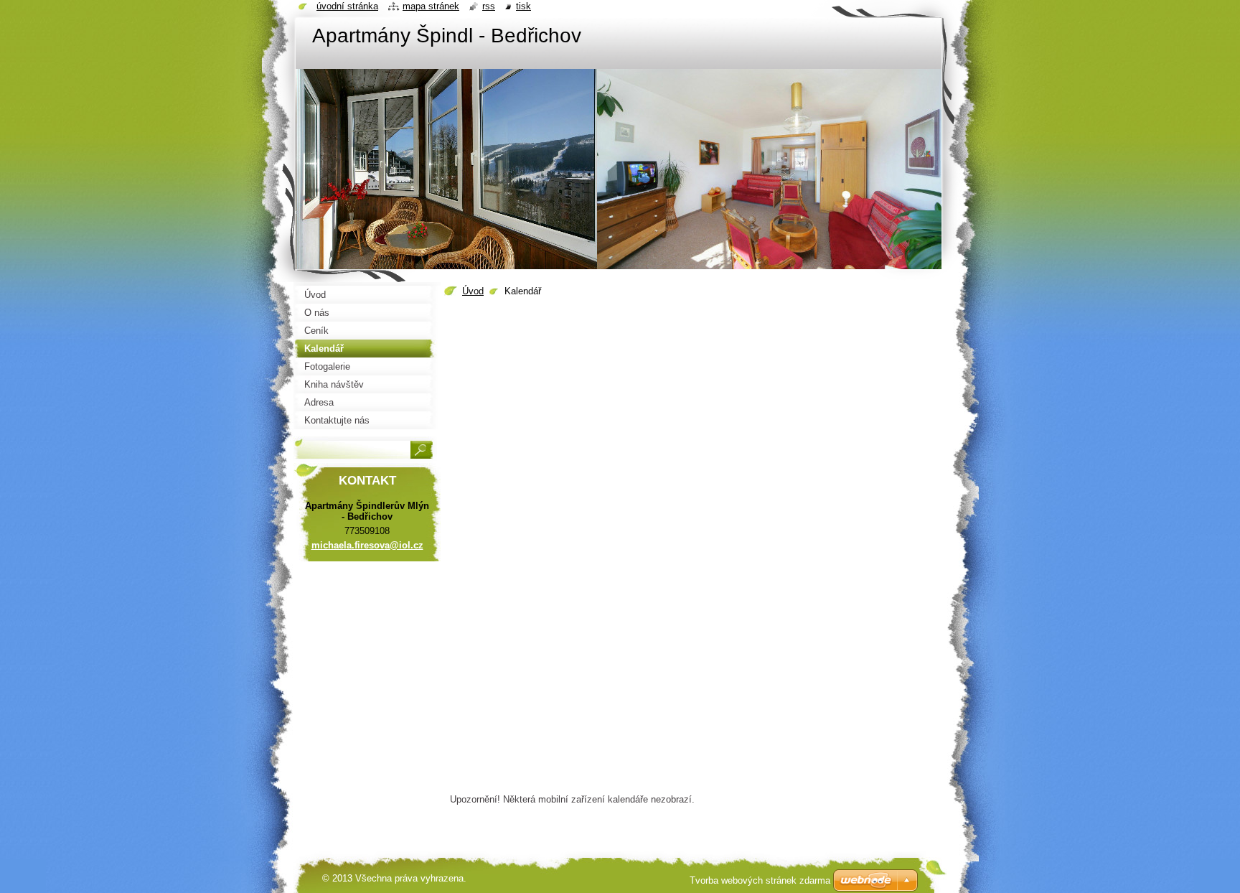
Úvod (473, 291)
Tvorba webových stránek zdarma (760, 880)
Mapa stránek (431, 6)
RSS (488, 6)
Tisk (523, 6)
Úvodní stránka (347, 6)
